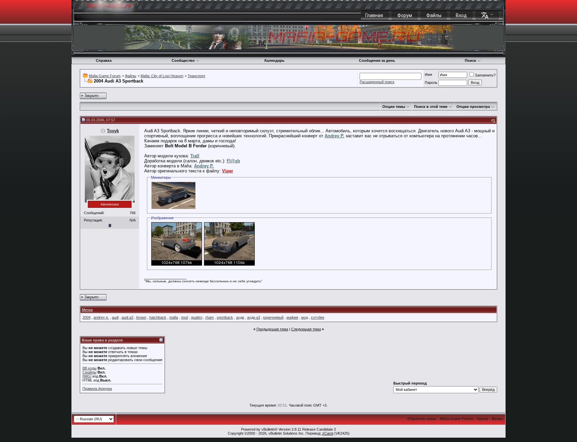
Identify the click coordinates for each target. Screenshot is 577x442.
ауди (240, 317)
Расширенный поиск (377, 82)
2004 (86, 317)
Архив (483, 419)
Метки (87, 310)
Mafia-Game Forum (105, 76)
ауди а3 (253, 317)
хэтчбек (317, 317)
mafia (173, 317)
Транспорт (196, 76)
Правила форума (97, 389)
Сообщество (183, 60)
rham (209, 317)
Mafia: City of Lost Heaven (162, 76)
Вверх (497, 419)
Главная (374, 15)
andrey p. (101, 317)
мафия (292, 317)
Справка (104, 60)
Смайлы (89, 372)
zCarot (327, 433)
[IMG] (86, 376)
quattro (196, 317)
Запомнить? (485, 75)
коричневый (273, 317)
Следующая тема (306, 329)
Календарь (274, 60)
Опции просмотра (473, 107)
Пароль (431, 83)
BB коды (89, 368)
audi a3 (127, 317)
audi (115, 317)
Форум (404, 15)
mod (184, 317)
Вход (461, 15)
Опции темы (393, 107)
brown (141, 317)
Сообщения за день (377, 60)
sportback (225, 317)
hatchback (157, 317)
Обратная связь (421, 419)
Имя (428, 74)
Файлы (433, 15)
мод (304, 317)
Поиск (470, 60)
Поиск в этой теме (430, 107)
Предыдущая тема (272, 329)
